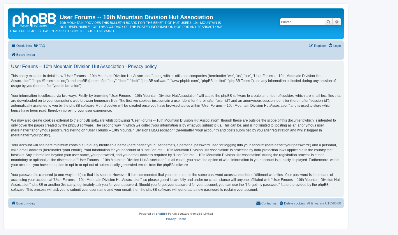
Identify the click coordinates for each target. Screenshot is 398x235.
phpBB (160, 213)
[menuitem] (39, 45)
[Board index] (35, 19)
